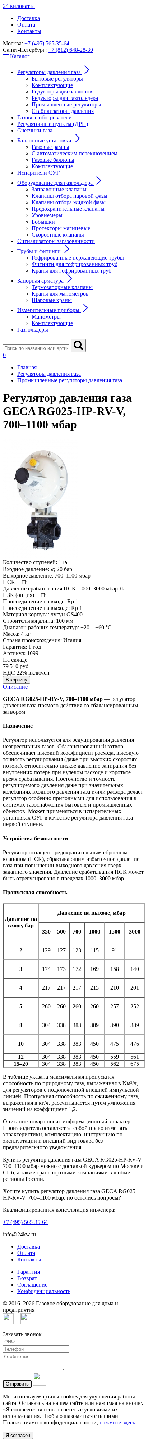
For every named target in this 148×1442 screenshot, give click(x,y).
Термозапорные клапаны (62, 287)
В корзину (16, 680)
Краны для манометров (60, 294)
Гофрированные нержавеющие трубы (78, 258)
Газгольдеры (32, 330)
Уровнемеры (47, 215)
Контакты (29, 31)
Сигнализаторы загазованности (56, 241)
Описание (15, 687)
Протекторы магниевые (61, 228)
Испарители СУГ (38, 173)
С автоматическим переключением (74, 153)
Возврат (27, 1278)
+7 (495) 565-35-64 (46, 43)
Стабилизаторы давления (63, 111)
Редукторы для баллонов (62, 91)
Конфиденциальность (43, 1291)
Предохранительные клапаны (68, 209)
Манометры (46, 317)
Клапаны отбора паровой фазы (69, 196)
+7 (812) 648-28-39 (70, 50)
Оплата (26, 25)
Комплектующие (52, 85)
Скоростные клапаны (58, 235)
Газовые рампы (50, 147)
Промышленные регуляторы (66, 104)
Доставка (28, 18)
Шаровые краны (52, 300)
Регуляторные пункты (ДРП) (52, 124)
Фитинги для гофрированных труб (74, 264)
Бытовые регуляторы (57, 79)
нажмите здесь (117, 1422)
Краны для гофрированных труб (71, 271)
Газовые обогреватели (44, 117)
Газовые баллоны (53, 160)
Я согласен (18, 1435)
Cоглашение (32, 1285)
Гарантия (28, 1272)
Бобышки (43, 222)
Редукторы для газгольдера (65, 98)
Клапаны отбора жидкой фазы (69, 202)
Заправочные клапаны (59, 189)
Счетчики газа (34, 130)
